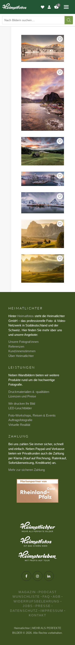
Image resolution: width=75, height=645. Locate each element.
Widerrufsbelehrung (37, 601)
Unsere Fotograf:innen (23, 341)
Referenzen (16, 346)
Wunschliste (26, 596)
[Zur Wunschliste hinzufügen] (60, 39)
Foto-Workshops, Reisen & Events (32, 415)
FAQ (46, 596)
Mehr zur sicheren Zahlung (26, 470)
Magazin (27, 592)
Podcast (48, 592)
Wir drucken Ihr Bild (21, 403)
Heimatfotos (25, 316)
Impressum (51, 610)
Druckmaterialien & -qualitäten (28, 391)
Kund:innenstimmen (21, 351)
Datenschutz (24, 610)
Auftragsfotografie (20, 420)
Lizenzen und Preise (22, 396)
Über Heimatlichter (21, 356)
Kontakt (37, 615)
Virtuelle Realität (19, 424)
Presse (43, 606)
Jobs (28, 606)
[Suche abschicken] (69, 20)
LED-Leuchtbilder (20, 408)
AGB (57, 596)
